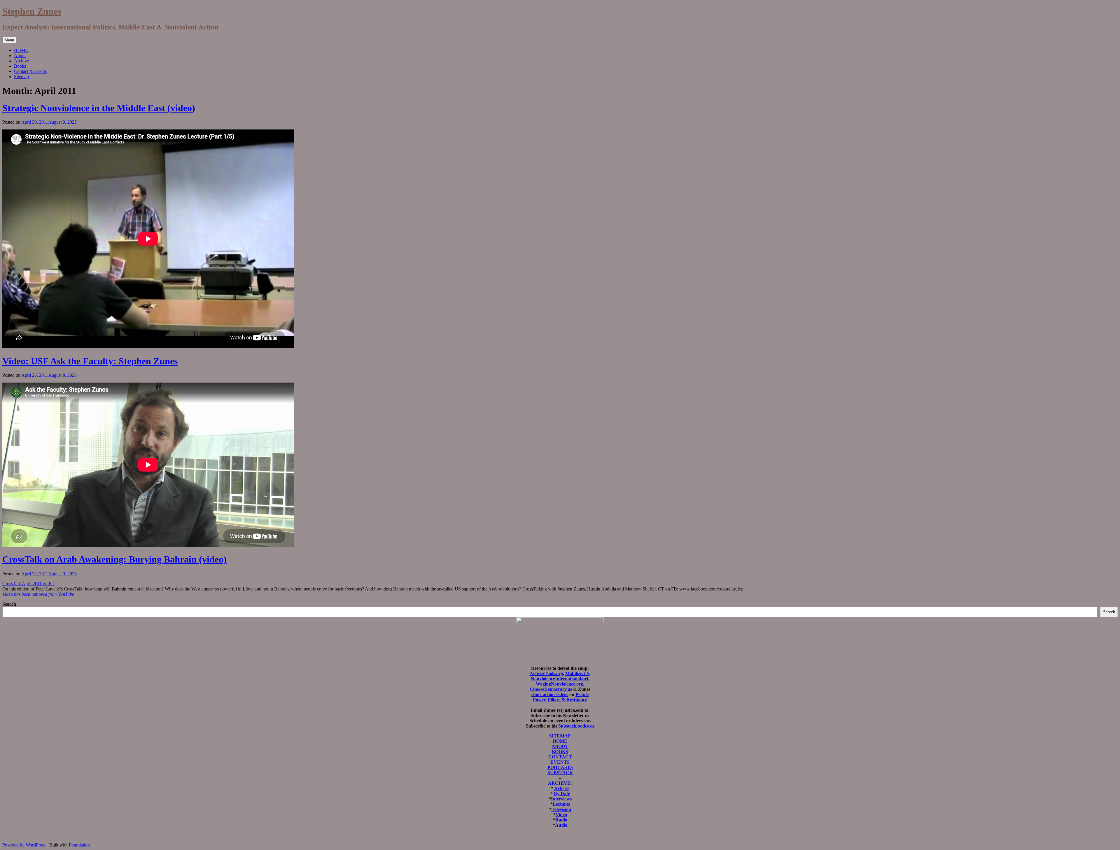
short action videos (549, 694)
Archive (21, 60)
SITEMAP (560, 735)
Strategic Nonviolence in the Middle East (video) (98, 108)
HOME (21, 50)
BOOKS (560, 751)
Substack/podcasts (576, 725)
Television (561, 809)
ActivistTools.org (546, 673)
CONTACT (560, 756)
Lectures (561, 804)
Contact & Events (30, 71)
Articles (561, 788)
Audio (561, 825)
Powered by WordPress (24, 844)
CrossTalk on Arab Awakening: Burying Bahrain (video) (114, 559)
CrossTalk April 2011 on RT (28, 583)
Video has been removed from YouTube (38, 594)
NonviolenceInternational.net (559, 678)
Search (9, 604)
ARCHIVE (559, 783)
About (20, 55)
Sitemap (21, 76)
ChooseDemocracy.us (551, 689)
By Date (562, 793)
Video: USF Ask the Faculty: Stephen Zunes (90, 361)
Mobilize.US (577, 673)
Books (20, 66)
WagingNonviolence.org (559, 683)
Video (561, 814)
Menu (9, 40)
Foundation (79, 844)
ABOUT (560, 746)
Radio (561, 819)
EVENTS (560, 762)
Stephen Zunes (31, 11)
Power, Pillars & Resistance (560, 699)
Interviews (561, 798)
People (582, 694)
